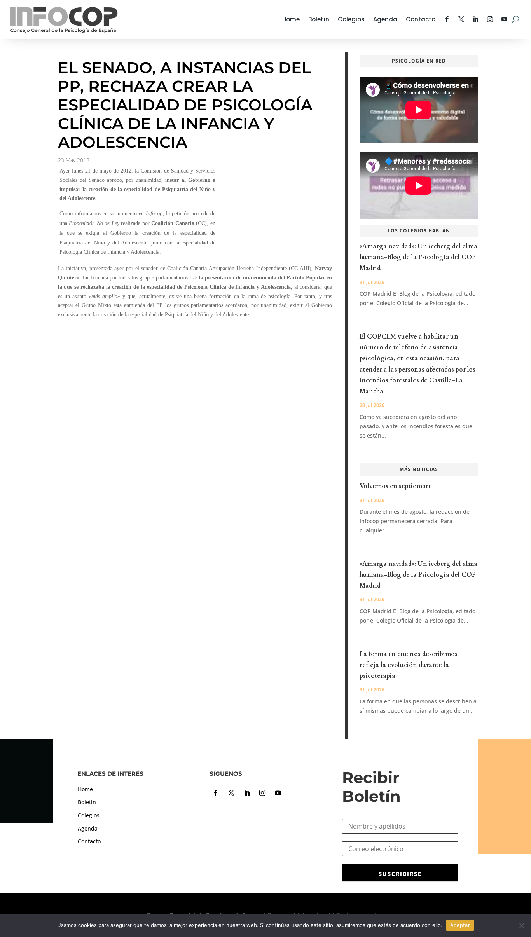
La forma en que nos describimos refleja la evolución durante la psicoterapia (409, 665)
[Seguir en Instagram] (262, 793)
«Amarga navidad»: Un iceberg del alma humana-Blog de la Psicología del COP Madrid (418, 257)
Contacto (420, 19)
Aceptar (460, 925)
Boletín (318, 19)
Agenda (385, 19)
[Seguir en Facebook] (216, 793)
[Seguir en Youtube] (278, 793)
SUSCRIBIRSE (400, 874)
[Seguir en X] (231, 793)
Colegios (351, 19)
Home (291, 19)
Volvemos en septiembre (396, 486)
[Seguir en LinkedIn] (247, 793)
